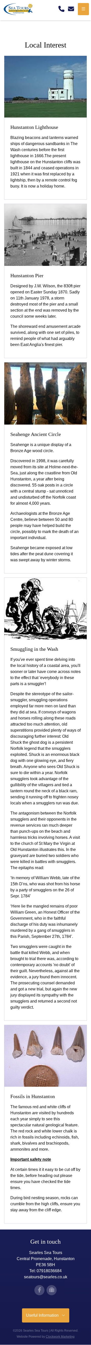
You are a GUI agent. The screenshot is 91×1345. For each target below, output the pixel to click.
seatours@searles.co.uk (45, 1277)
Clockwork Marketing (60, 1336)
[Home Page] (20, 9)
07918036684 (49, 1271)
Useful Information (44, 1315)
